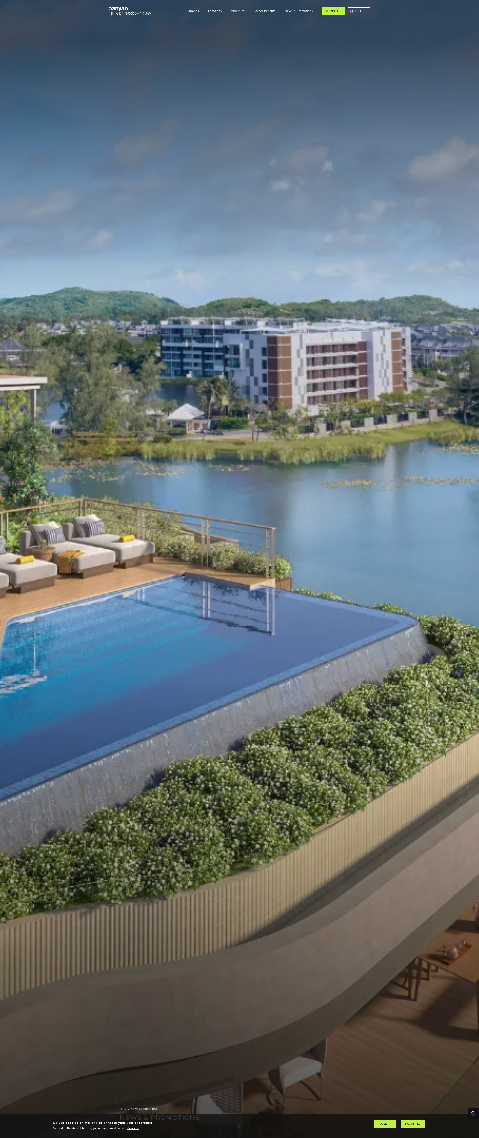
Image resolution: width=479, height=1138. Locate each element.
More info (133, 1128)
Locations (215, 11)
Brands (194, 11)
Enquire (334, 11)
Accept (385, 1123)
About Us (237, 11)
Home (123, 1109)
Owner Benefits (264, 11)
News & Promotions (299, 11)
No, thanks (412, 1123)
